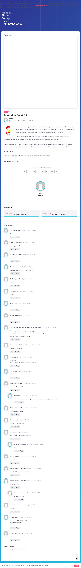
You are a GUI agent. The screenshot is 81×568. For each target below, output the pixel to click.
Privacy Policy (34, 565)
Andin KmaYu (14, 357)
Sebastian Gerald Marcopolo (18, 345)
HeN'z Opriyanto (15, 456)
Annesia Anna (14, 291)
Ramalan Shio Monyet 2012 (60, 214)
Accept (76, 565)
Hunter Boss (17, 395)
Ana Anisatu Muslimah (16, 505)
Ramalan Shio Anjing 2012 (21, 214)
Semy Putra (13, 303)
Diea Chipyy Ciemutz (16, 383)
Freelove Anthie (15, 242)
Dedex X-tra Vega (15, 254)
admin (11, 118)
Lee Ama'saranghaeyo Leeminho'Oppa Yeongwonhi (26, 327)
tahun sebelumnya (58, 127)
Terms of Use (44, 565)
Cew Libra (13, 432)
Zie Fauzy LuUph (15, 279)
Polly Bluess (13, 266)
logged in (13, 549)
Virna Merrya (14, 315)
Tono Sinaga (13, 517)
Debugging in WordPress (40, 5)
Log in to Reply (15, 237)
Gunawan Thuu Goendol (21, 444)
